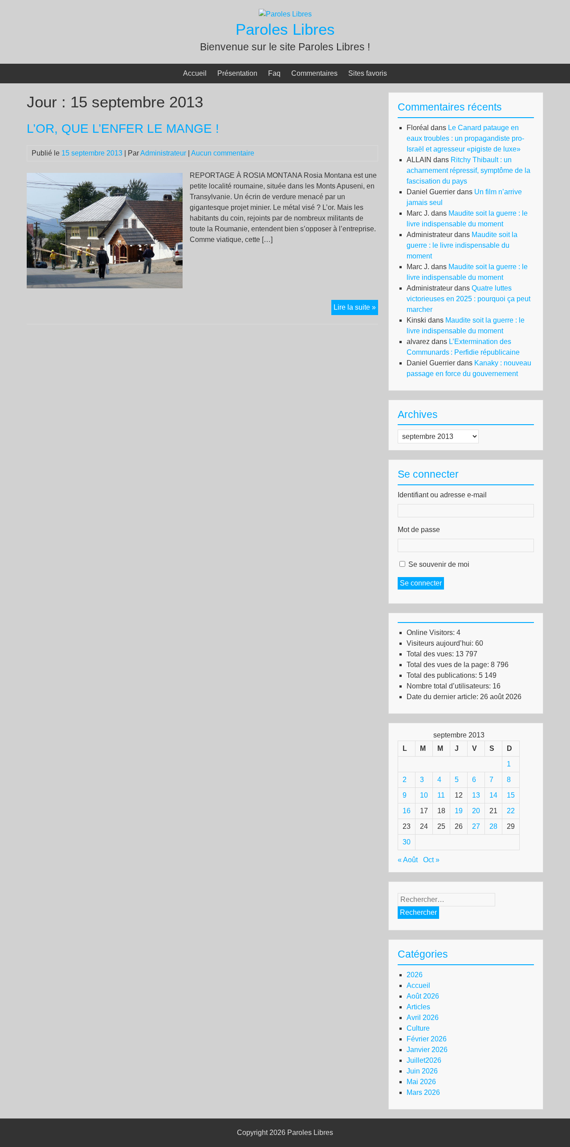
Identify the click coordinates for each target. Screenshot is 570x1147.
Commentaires (314, 73)
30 (407, 842)
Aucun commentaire (222, 153)
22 (511, 811)
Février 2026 (427, 1039)
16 (407, 811)
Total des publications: (443, 675)
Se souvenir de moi (438, 564)
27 (476, 826)
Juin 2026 (422, 1071)
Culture (418, 1028)
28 (493, 826)
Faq (274, 73)
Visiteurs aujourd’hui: (441, 643)
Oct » (431, 860)
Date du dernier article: (443, 696)
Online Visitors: (431, 632)
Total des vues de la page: (449, 664)
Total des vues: (431, 654)
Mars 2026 (423, 1092)
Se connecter (421, 583)
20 (476, 811)
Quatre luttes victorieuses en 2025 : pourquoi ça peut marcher (468, 298)
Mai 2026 (421, 1082)
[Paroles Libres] (285, 14)
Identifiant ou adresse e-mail (442, 495)
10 (424, 795)
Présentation (237, 73)
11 (441, 795)
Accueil (195, 73)
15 (511, 795)
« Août (408, 860)
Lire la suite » (356, 309)
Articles (418, 1007)
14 (493, 795)
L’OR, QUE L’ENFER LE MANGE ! (123, 128)
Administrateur (163, 153)
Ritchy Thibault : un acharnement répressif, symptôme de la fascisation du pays (468, 170)
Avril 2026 (423, 1017)
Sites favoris (367, 73)
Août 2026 (423, 996)
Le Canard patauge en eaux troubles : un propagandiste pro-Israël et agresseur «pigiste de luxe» (465, 138)
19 (459, 811)
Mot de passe (419, 529)
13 (476, 795)
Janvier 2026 (427, 1049)
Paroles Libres (285, 29)
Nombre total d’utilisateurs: (450, 686)
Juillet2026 (424, 1060)
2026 (415, 975)
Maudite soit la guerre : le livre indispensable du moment (462, 245)
